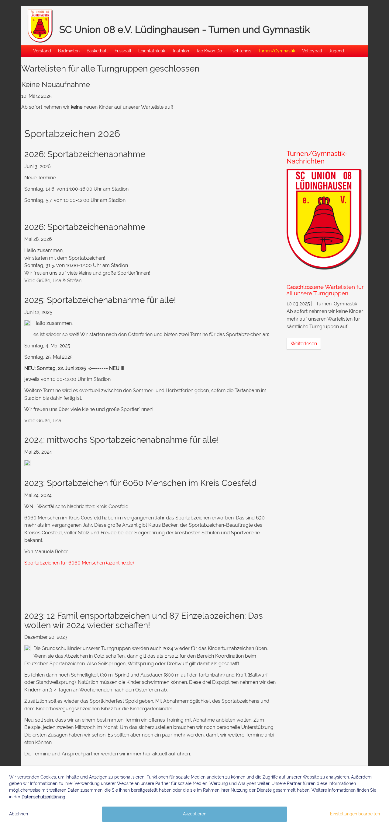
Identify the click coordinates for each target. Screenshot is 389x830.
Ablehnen (18, 813)
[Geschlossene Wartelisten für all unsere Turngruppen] (326, 220)
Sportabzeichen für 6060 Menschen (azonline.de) (79, 563)
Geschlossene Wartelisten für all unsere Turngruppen (325, 290)
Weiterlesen (304, 343)
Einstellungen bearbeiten (355, 813)
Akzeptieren (194, 813)
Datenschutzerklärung (43, 796)
